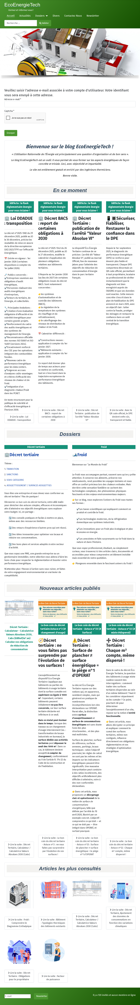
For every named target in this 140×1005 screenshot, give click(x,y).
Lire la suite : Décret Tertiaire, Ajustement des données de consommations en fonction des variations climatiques (121, 918)
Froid (82, 454)
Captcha (9, 111)
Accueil (11, 15)
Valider (45, 23)
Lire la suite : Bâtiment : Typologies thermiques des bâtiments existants (53, 923)
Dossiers (39, 15)
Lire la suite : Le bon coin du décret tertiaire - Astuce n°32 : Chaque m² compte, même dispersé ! (121, 848)
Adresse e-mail (12, 99)
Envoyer (11, 133)
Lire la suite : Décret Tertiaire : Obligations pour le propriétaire (19, 976)
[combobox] (20, 23)
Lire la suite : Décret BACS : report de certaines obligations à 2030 (53, 415)
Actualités (24, 15)
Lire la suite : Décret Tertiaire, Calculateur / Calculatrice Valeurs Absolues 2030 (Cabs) (19, 849)
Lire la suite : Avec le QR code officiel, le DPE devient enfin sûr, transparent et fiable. (120, 415)
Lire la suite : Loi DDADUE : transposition (19, 418)
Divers (56, 15)
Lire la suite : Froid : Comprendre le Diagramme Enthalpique (19, 923)
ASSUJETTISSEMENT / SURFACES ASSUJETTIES (29, 485)
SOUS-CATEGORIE (15, 480)
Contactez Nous (73, 15)
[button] (4, 52)
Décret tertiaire (24, 454)
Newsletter (93, 15)
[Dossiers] (46, 16)
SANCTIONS (12, 474)
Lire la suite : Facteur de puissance (53, 978)
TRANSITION (12, 469)
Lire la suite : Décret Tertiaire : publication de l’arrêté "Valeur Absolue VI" (87, 415)
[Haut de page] (135, 1000)
